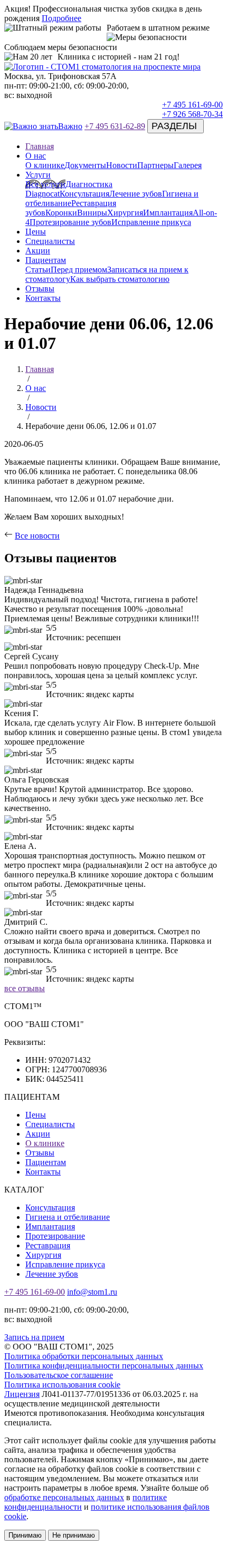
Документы (85, 165)
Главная (39, 146)
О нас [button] (35, 155)
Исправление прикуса (151, 222)
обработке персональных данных (64, 1497)
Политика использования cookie (62, 1384)
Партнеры (155, 165)
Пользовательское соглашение (58, 1375)
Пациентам (45, 1162)
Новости (121, 165)
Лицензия (22, 1394)
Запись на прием (34, 1337)
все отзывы (24, 988)
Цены (35, 231)
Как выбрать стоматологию (119, 279)
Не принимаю (73, 1535)
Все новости (37, 535)
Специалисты (50, 241)
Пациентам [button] (45, 260)
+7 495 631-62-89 (114, 126)
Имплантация (168, 212)
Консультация (84, 193)
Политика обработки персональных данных (83, 1356)
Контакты (43, 298)
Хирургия (125, 212)
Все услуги (45, 184)
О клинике (44, 165)
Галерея (188, 165)
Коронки (61, 212)
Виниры (92, 212)
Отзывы (39, 288)
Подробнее (61, 18)
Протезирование (55, 1235)
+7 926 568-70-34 (192, 114)
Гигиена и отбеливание (67, 1216)
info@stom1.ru (92, 1291)
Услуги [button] (38, 174)
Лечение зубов (135, 193)
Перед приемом (79, 269)
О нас (35, 388)
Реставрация (47, 1245)
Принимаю (25, 1535)
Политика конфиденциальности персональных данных (103, 1365)
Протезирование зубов (70, 222)
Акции (37, 250)
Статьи (38, 269)
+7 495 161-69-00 (192, 104)
